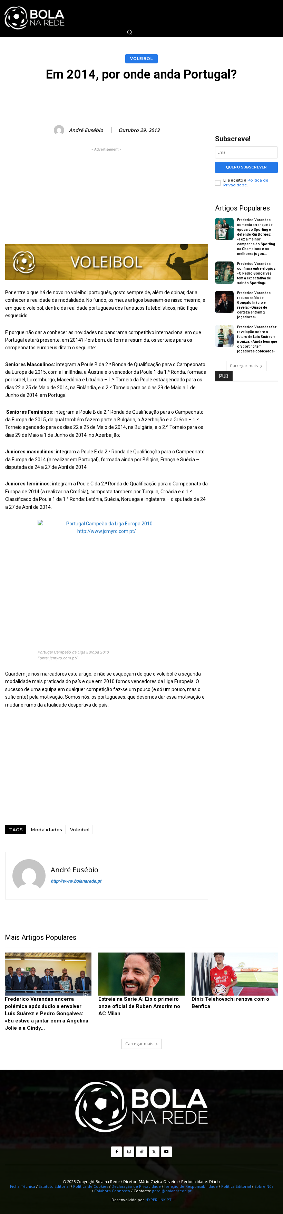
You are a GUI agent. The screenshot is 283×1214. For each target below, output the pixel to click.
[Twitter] (154, 1151)
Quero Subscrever (246, 167)
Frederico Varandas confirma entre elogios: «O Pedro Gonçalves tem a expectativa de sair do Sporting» (256, 273)
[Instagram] (129, 1151)
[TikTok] (141, 1151)
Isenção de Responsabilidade (191, 1186)
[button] (129, 32)
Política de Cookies (90, 1186)
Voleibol (141, 58)
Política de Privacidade (245, 182)
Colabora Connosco (112, 1190)
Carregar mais (244, 366)
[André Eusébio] (60, 130)
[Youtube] (166, 1151)
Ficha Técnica (22, 1186)
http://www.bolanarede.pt (76, 881)
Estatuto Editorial (54, 1186)
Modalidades (46, 829)
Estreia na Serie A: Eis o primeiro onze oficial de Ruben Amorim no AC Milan (139, 1006)
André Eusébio (86, 130)
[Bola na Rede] (141, 1107)
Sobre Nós (263, 1186)
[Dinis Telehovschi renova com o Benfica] (235, 974)
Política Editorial (236, 1186)
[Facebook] (116, 1151)
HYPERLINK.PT (158, 1199)
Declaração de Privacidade (136, 1186)
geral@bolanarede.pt (172, 1190)
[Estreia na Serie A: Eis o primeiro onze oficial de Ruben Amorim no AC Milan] (141, 974)
